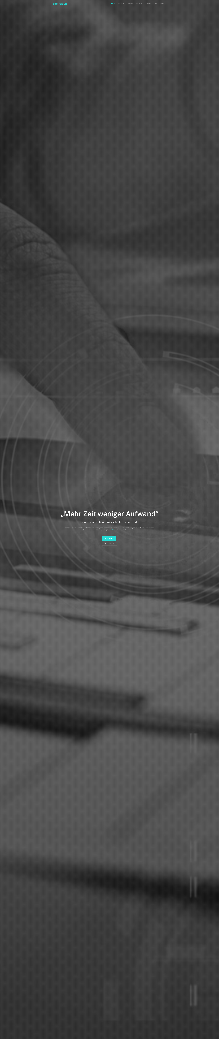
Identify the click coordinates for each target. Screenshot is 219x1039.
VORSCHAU (139, 4)
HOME (113, 4)
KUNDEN (148, 4)
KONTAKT (163, 4)
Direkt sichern (109, 543)
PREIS (155, 4)
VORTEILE (130, 4)
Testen (114, 530)
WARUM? (121, 4)
